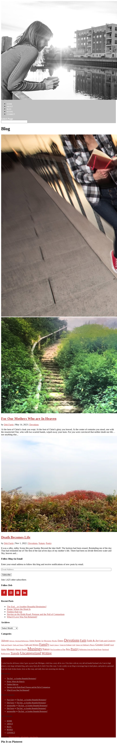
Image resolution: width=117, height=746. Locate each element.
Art (42, 641)
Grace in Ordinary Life (67, 645)
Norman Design (14, 736)
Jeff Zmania (25, 736)
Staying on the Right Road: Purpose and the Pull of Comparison (35, 614)
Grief (112, 645)
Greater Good (102, 644)
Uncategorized (30, 653)
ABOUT (10, 106)
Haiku (3, 649)
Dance (60, 640)
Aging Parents (35, 641)
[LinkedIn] (24, 593)
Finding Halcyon (14, 612)
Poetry (49, 543)
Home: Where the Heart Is (19, 609)
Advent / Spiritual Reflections (19, 641)
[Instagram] (11, 593)
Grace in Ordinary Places (85, 645)
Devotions (34, 424)
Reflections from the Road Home (90, 650)
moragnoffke (11, 706)
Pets (68, 649)
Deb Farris (9, 424)
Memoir (11, 649)
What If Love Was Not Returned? (22, 617)
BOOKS (10, 112)
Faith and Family (6, 645)
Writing (47, 653)
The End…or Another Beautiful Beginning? (27, 606)
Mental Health (21, 649)
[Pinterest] (18, 593)
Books (54, 641)
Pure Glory (10, 700)
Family (44, 644)
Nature (42, 543)
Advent (5, 640)
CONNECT (11, 114)
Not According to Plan (57, 650)
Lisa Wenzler (34, 736)
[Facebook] (4, 593)
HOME (9, 104)
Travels (15, 653)
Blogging (48, 641)
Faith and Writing (31, 645)
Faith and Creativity (107, 641)
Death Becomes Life (15, 537)
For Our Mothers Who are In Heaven (28, 418)
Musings (34, 648)
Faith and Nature (18, 645)
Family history (54, 645)
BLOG (9, 109)
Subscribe (6, 575)
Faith (83, 640)
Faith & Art (93, 640)
